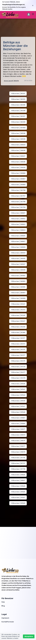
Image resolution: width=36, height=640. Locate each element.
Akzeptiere (28, 636)
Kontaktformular (8, 622)
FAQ (3, 602)
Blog (3, 606)
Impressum (5, 618)
